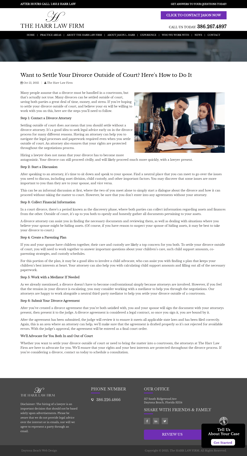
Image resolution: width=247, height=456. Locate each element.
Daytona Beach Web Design (39, 450)
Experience (148, 35)
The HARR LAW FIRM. (185, 450)
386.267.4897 (212, 26)
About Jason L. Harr (121, 35)
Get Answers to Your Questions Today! (199, 4)
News (198, 35)
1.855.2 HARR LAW (63, 4)
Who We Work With (175, 35)
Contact (214, 35)
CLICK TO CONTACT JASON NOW (193, 15)
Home (31, 35)
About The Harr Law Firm (84, 35)
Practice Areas (50, 35)
